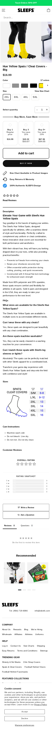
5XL (35, 97)
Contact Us (16, 646)
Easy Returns (8, 651)
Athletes (28, 634)
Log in (5, 646)
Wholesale (7, 634)
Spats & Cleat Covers (12, 667)
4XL (25, 97)
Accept (24, 712)
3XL (16, 97)
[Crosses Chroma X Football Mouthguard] (14, 572)
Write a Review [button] (27, 508)
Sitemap (44, 651)
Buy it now (26, 163)
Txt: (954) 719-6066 (18, 611)
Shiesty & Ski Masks (11, 662)
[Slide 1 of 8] (14, 572)
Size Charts (28, 646)
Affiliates (18, 634)
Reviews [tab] (8, 526)
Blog (26, 629)
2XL (6, 97)
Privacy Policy (40, 705)
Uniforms (39, 634)
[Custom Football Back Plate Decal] (37, 572)
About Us (6, 629)
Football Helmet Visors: (35, 667)
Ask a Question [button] (27, 515)
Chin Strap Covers (31, 662)
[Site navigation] (3, 10)
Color (26, 80)
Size (26, 91)
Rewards (17, 629)
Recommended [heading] (26, 555)
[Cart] (48, 10)
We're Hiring (36, 629)
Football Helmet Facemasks (15, 672)
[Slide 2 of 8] (37, 572)
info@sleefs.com (42, 611)
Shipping (41, 646)
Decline (24, 718)
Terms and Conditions (27, 651)
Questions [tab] (25, 526)
